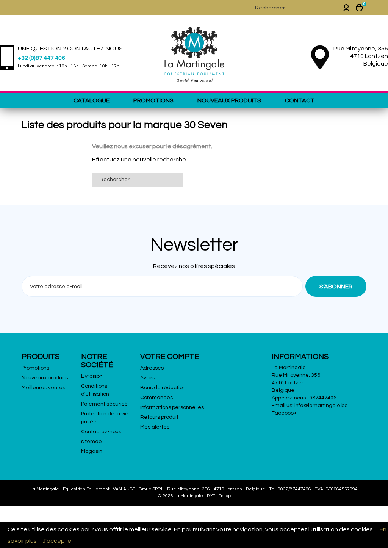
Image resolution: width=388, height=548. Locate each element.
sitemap (91, 441)
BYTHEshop (219, 495)
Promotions (153, 100)
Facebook (284, 413)
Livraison (92, 376)
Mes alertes (154, 427)
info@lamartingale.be (321, 405)
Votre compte (169, 356)
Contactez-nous (101, 431)
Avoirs (147, 377)
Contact (299, 100)
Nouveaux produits (229, 100)
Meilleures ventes (43, 387)
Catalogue (92, 100)
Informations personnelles (172, 407)
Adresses (152, 368)
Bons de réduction (163, 387)
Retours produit (159, 417)
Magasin (91, 451)
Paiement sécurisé (104, 404)
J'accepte (56, 541)
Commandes (156, 397)
